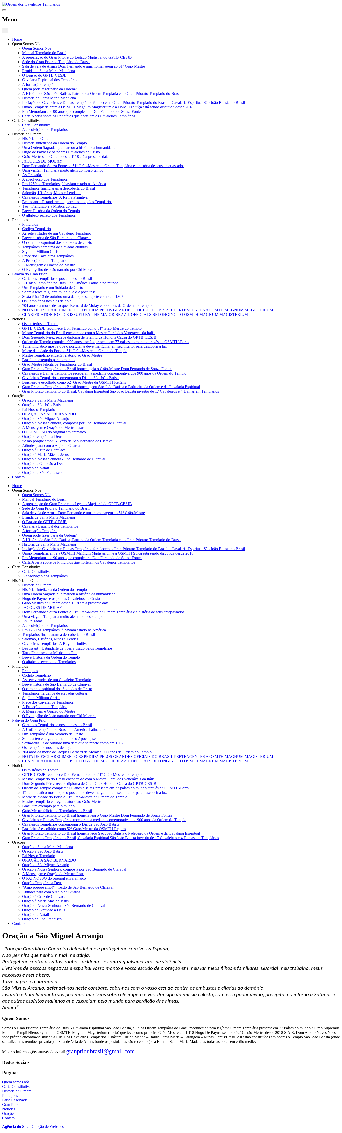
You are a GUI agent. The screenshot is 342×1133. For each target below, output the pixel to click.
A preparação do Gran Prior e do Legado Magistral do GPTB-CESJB (77, 57)
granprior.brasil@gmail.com (100, 1051)
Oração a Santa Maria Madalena (47, 400)
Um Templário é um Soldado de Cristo (52, 287)
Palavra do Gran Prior (29, 274)
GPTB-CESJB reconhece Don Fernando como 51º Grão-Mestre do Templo (82, 328)
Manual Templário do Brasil (44, 53)
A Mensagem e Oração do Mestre (48, 265)
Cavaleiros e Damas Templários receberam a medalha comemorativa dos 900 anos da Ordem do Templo (104, 373)
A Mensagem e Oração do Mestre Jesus (53, 427)
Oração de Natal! (35, 468)
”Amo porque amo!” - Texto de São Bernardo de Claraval (67, 441)
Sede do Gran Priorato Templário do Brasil (56, 62)
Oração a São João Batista (42, 405)
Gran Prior (10, 1104)
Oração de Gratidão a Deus (43, 463)
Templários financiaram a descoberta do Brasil (58, 188)
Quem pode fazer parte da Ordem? (49, 89)
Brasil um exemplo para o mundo (48, 360)
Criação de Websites (48, 1126)
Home (17, 39)
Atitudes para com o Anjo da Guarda (51, 445)
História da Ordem (36, 138)
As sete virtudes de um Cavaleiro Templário (56, 233)
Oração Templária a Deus (42, 436)
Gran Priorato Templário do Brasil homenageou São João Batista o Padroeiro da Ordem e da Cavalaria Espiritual (111, 387)
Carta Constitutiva (36, 125)
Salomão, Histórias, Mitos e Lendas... (51, 193)
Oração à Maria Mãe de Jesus (45, 454)
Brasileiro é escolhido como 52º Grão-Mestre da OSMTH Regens (74, 382)
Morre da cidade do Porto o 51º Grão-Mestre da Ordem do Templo (74, 351)
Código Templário (36, 229)
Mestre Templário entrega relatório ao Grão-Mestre (62, 355)
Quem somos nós (15, 1082)
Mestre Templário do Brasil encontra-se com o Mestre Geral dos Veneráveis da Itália (88, 333)
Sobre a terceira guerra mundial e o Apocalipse (59, 292)
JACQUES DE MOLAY (42, 161)
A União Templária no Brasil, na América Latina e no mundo (70, 283)
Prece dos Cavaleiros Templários (48, 256)
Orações (8, 1113)
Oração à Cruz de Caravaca (44, 450)
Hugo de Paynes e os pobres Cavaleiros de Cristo (61, 152)
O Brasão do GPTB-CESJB (44, 75)
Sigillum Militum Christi (41, 251)
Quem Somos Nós (36, 48)
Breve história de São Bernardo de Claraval (56, 238)
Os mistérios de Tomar (40, 323)
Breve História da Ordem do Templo (51, 211)
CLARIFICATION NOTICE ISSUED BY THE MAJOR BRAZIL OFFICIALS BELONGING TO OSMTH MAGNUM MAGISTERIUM (135, 314)
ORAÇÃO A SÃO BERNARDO (49, 414)
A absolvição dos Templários (45, 129)
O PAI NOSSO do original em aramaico (54, 432)
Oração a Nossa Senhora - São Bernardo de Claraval (63, 459)
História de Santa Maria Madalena (49, 98)
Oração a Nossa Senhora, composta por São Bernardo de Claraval (74, 423)
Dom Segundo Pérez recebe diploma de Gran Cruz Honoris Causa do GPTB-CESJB (89, 337)
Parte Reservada (15, 1100)
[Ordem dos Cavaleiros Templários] (31, 4)
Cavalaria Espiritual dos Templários (50, 80)
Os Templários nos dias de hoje (46, 301)
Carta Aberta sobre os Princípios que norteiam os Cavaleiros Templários (78, 116)
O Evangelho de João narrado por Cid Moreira (59, 269)
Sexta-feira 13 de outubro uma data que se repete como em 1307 (72, 296)
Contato (18, 477)
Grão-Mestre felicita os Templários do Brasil (57, 364)
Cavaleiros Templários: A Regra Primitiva (55, 197)
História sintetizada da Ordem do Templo (54, 143)
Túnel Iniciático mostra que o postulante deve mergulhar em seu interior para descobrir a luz (94, 346)
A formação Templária (39, 84)
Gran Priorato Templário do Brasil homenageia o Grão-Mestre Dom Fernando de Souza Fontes (97, 369)
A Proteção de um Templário (44, 260)
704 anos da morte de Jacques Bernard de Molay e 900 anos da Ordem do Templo (87, 305)
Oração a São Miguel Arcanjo (45, 418)
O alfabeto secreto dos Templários (49, 215)
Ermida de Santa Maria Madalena (48, 71)
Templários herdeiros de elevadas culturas (55, 247)
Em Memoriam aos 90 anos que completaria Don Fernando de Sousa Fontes (82, 111)
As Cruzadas (32, 175)
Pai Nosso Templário (38, 409)
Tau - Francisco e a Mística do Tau (49, 206)
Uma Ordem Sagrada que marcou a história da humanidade (68, 147)
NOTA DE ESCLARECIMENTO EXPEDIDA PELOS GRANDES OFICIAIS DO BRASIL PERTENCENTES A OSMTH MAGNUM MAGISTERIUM (147, 310)
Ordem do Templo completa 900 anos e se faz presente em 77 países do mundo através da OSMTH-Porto (105, 342)
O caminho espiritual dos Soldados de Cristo (57, 242)
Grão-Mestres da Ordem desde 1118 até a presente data (65, 156)
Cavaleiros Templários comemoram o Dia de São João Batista (70, 378)
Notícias (8, 1109)
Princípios (30, 224)
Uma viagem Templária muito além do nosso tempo (62, 170)
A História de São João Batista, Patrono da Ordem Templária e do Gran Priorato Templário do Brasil (101, 93)
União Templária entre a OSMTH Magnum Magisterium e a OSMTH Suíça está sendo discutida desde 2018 (107, 107)
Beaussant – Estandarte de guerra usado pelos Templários (67, 202)
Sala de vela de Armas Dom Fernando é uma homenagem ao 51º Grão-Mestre (83, 66)
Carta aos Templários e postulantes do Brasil (57, 278)
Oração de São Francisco (42, 472)
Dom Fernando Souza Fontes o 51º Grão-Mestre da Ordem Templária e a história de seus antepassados (103, 166)
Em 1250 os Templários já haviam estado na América (64, 184)
